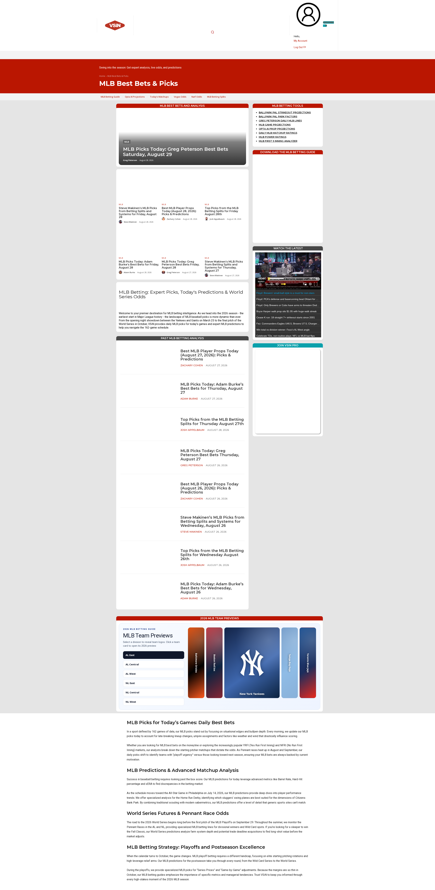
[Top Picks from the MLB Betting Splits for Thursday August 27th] (148, 424)
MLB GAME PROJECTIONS (275, 124)
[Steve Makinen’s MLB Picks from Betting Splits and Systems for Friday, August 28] (139, 186)
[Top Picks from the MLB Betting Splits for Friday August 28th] (225, 186)
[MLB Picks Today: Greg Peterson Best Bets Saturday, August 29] (182, 138)
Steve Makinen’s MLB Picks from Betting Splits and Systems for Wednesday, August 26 (212, 521)
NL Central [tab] (132, 692)
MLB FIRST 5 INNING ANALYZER (278, 141)
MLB (126, 142)
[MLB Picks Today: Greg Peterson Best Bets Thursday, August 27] (148, 457)
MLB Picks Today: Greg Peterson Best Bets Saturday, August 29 (175, 151)
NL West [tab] (131, 701)
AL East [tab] (130, 655)
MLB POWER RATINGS (272, 137)
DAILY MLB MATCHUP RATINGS (278, 132)
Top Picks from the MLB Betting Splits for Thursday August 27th (212, 421)
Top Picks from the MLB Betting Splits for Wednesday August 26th (212, 554)
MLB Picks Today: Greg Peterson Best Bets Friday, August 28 (180, 264)
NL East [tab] (130, 683)
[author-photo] (121, 222)
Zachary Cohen (174, 219)
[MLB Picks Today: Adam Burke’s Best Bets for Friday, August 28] (139, 239)
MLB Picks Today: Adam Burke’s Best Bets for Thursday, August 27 (211, 388)
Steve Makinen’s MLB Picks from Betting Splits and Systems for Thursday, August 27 (224, 266)
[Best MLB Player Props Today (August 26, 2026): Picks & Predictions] (148, 490)
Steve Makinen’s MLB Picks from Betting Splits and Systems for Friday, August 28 (138, 212)
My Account (300, 40)
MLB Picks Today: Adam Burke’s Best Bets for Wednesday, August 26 (211, 588)
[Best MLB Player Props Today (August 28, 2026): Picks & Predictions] (182, 186)
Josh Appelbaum (217, 219)
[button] (212, 32)
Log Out (298, 47)
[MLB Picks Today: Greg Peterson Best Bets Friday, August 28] (182, 239)
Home (102, 76)
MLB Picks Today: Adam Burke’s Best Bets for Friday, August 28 (139, 264)
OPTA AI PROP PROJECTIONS (277, 128)
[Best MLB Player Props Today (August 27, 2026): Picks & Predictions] (148, 357)
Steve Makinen (130, 222)
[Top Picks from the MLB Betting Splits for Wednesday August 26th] (148, 557)
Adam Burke (129, 272)
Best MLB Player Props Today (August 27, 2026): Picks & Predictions (209, 355)
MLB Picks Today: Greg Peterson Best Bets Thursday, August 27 (209, 454)
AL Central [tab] (132, 664)
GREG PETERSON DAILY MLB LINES (280, 120)
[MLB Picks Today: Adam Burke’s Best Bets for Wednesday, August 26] (148, 590)
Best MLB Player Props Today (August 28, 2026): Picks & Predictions (179, 211)
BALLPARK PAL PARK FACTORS (278, 116)
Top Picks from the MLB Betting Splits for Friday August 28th (222, 211)
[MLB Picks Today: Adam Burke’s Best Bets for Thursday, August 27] (148, 391)
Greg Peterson (130, 160)
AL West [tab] (131, 673)
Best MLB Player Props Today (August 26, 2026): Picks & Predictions (209, 488)
